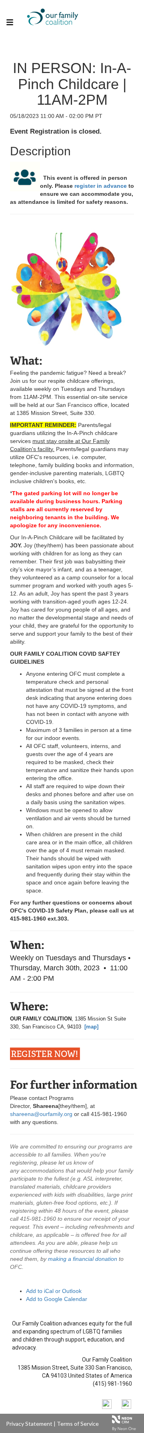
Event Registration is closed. (56, 131)
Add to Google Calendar (56, 1299)
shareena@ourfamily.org (41, 1114)
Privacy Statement (29, 1423)
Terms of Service (78, 1423)
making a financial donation (83, 1259)
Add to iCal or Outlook (54, 1291)
